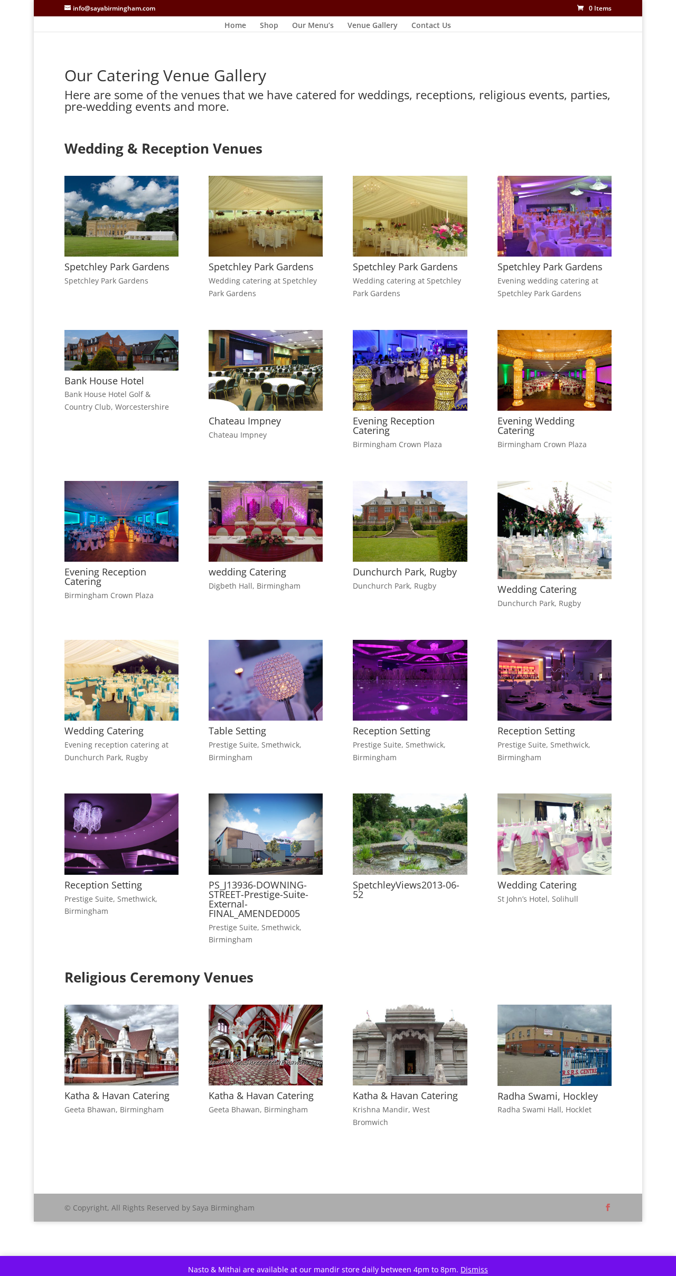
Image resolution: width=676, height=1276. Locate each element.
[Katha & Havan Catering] (121, 1082)
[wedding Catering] (266, 559)
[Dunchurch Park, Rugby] (410, 559)
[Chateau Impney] (266, 408)
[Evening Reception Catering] (410, 408)
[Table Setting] (266, 718)
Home (235, 26)
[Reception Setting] (410, 718)
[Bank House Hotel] (121, 368)
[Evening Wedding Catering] (554, 408)
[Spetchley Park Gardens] (121, 254)
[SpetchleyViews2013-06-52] (410, 872)
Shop (269, 26)
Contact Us (431, 26)
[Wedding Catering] (554, 576)
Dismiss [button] (474, 1269)
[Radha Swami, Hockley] (554, 1083)
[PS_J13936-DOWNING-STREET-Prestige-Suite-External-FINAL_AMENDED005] (266, 872)
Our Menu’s (313, 26)
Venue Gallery (373, 26)
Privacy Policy (124, 1179)
